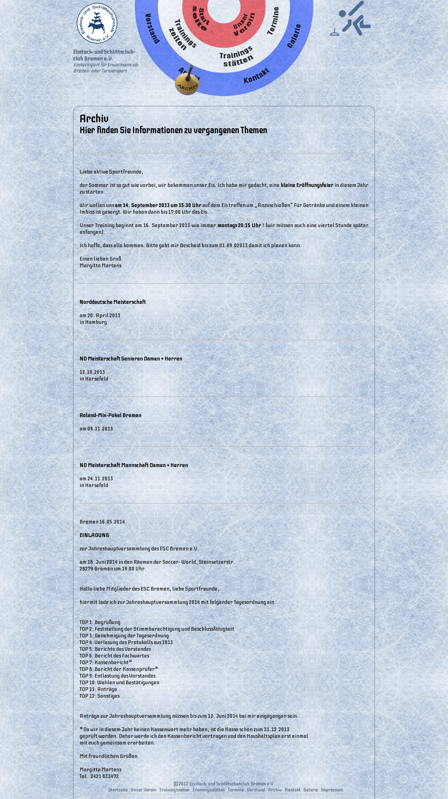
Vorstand (256, 790)
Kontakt (292, 790)
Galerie (311, 790)
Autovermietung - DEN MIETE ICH (224, 796)
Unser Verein (143, 790)
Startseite (118, 790)
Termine (236, 790)
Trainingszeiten (174, 790)
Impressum (332, 790)
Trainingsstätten (209, 790)
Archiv (275, 790)
